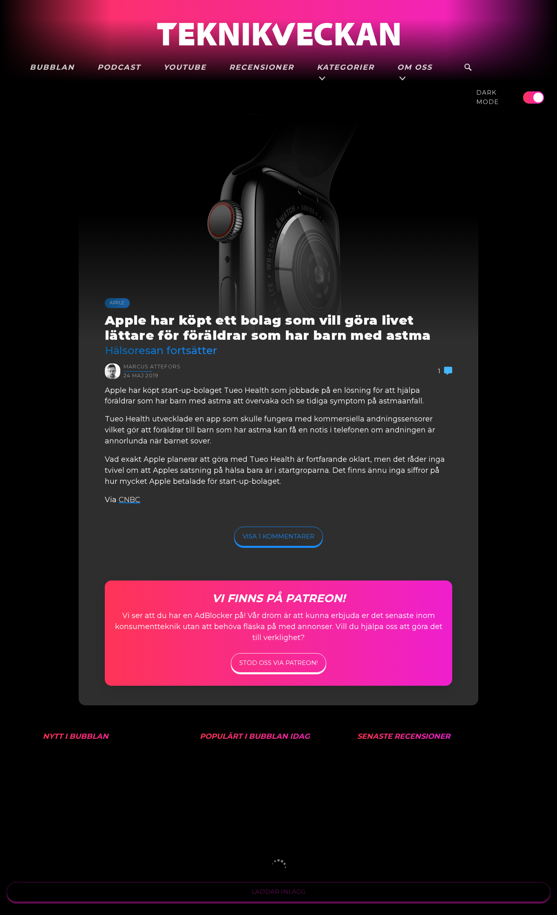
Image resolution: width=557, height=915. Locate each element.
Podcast (119, 67)
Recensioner (261, 67)
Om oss (414, 67)
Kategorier (345, 67)
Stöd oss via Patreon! (278, 663)
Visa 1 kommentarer (278, 536)
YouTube (185, 67)
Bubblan (52, 67)
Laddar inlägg (278, 891)
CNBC (129, 499)
